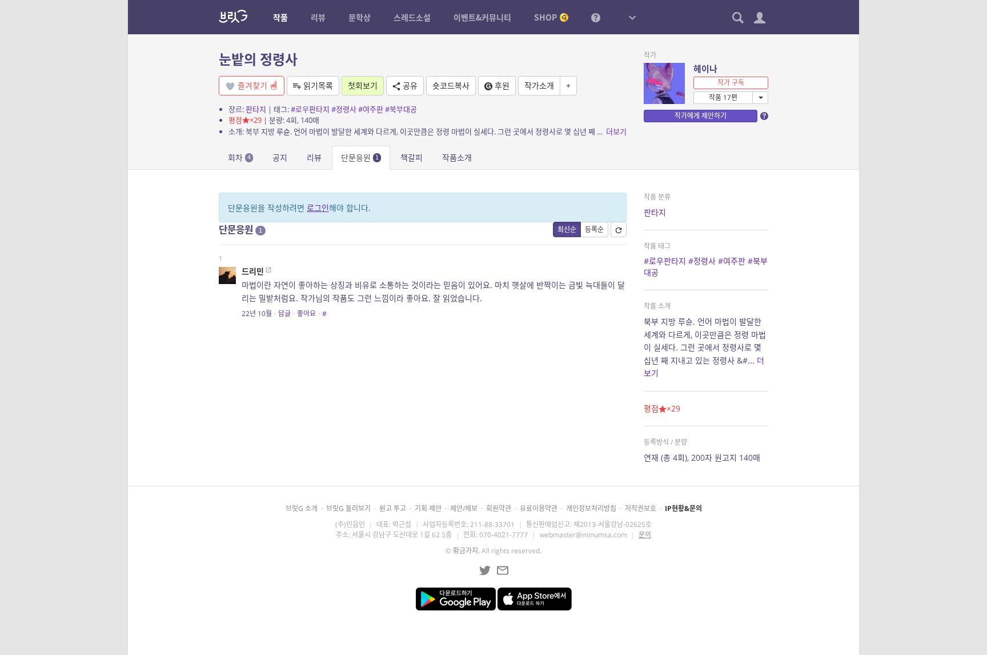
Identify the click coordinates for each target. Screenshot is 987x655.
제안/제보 (464, 508)
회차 (239, 157)
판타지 (256, 109)
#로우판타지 (310, 109)
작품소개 (457, 157)
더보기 (616, 131)
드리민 (253, 271)
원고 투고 (392, 508)
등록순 (594, 229)
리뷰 (314, 157)
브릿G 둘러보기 (348, 508)
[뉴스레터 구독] (502, 570)
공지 (279, 157)
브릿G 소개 (302, 508)
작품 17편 (723, 97)
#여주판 (370, 109)
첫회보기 (363, 85)
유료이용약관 (538, 508)
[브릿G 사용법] (596, 17)
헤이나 (705, 68)
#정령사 (343, 109)
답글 (284, 313)
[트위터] (485, 570)
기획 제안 (428, 508)
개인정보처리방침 (591, 508)
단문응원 (360, 157)
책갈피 (411, 157)
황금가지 (465, 551)
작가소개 (539, 85)
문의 (645, 535)
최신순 (566, 229)
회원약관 (498, 508)
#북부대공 (401, 109)
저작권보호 (640, 508)
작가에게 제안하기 (701, 116)
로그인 (318, 207)
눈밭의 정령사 (258, 59)
